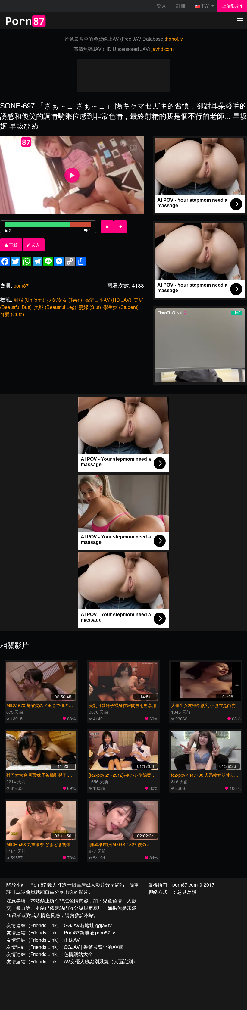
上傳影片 (231, 6)
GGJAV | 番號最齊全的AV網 (94, 946)
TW (205, 5)
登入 (161, 5)
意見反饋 (186, 891)
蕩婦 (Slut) (90, 307)
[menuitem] (232, 6)
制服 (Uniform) (29, 299)
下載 (12, 245)
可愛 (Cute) (12, 314)
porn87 (21, 285)
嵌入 (35, 245)
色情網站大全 (78, 954)
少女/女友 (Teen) (64, 299)
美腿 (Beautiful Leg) (55, 307)
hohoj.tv (174, 38)
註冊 (181, 5)
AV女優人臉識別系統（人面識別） (101, 961)
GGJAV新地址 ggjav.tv (88, 925)
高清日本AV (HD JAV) (107, 299)
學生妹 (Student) (121, 307)
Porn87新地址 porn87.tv (89, 932)
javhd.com (163, 48)
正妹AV (72, 939)
